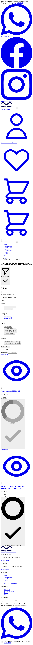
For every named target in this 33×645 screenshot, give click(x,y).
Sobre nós (6, 594)
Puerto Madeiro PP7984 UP (10, 391)
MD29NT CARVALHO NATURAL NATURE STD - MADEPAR (13, 487)
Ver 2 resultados (5, 346)
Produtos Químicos (9, 253)
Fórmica (6, 252)
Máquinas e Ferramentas (10, 583)
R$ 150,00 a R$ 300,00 (10, 330)
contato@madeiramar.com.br (8, 552)
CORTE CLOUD (5, 109)
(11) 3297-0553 (5, 569)
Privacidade (7, 590)
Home (5, 258)
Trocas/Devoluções (9, 591)
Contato (10, 101)
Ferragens (6, 249)
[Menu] (1, 240)
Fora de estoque (9, 308)
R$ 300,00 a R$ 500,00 (10, 332)
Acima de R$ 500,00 (10, 333)
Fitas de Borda (8, 247)
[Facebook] (16, 68)
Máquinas (6, 255)
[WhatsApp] (16, 638)
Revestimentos (8, 250)
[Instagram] (16, 99)
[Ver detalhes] (16, 386)
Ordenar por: (4, 352)
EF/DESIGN (7, 643)
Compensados (8, 246)
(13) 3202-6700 (18, 3)
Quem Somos (4, 101)
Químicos (6, 582)
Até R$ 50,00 (8, 326)
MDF (5, 244)
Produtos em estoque (10, 307)
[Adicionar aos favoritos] (1, 388)
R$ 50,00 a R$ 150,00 (10, 328)
